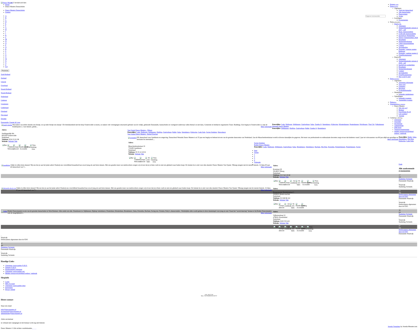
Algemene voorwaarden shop (15, 286)
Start (255, 150)
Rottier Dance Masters (261, 145)
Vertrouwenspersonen (401, 129)
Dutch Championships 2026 (408, 38)
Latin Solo (201, 132)
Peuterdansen (354, 124)
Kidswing (334, 124)
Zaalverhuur (305, 124)
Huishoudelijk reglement (13, 269)
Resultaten (402, 40)
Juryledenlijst (403, 47)
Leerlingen (398, 18)
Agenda (401, 116)
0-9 (6, 67)
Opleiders (402, 86)
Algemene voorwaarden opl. (15, 271)
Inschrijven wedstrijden (407, 65)
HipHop (292, 128)
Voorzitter (397, 122)
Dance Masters (399, 106)
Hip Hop (411, 139)
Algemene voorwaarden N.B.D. (16, 265)
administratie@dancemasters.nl (11, 313)
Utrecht (3, 82)
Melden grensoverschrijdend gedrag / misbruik (21, 273)
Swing (358, 147)
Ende (400, 164)
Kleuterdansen (344, 124)
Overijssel (4, 85)
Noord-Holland (6, 89)
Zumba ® (318, 124)
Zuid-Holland (5, 74)
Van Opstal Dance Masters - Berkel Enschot (142, 134)
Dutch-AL (397, 24)
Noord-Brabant (6, 93)
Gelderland (4, 108)
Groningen (4, 104)
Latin (283, 124)
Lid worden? (403, 114)
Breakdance (322, 128)
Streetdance (326, 124)
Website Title (12, 141)
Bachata (317, 147)
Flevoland (4, 115)
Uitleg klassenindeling (406, 43)
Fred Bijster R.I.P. (405, 112)
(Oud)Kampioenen (405, 55)
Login (7, 282)
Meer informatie (266, 127)
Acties (401, 16)
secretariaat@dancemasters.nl (11, 311)
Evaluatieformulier (405, 90)
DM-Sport (397, 127)
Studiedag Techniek (405, 179)
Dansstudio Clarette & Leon (10, 122)
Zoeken (7, 12)
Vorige (256, 152)
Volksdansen (379, 124)
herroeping (9, 288)
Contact (401, 45)
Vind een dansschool (406, 10)
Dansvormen (403, 14)
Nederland (4, 97)
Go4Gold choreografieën (407, 34)
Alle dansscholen (404, 12)
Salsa (312, 124)
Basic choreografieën (406, 32)
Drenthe (3, 119)
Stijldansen (296, 124)
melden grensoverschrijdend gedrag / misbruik (404, 132)
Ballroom (289, 124)
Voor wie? (402, 84)
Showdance (222, 132)
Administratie (399, 126)
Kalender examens (405, 98)
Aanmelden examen (405, 100)
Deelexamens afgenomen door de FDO (407, 195)
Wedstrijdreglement (405, 41)
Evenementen (403, 20)
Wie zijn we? (403, 108)
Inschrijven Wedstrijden (407, 36)
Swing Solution (211, 132)
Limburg (4, 100)
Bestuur (401, 110)
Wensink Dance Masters (280, 126)
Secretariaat (398, 124)
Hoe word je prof (404, 77)
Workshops (398, 92)
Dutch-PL (397, 57)
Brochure (402, 88)
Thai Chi (371, 124)
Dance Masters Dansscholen (15, 10)
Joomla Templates (394, 326)
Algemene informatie (406, 83)
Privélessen (363, 124)
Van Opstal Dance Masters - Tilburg (139, 130)
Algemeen (397, 8)
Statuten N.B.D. (10, 267)
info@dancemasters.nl (8, 309)
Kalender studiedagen (406, 94)
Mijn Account (10, 284)
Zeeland (3, 78)
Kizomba (331, 147)
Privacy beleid (10, 289)
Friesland (4, 111)
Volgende (257, 162)
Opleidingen (398, 96)
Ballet (307, 128)
